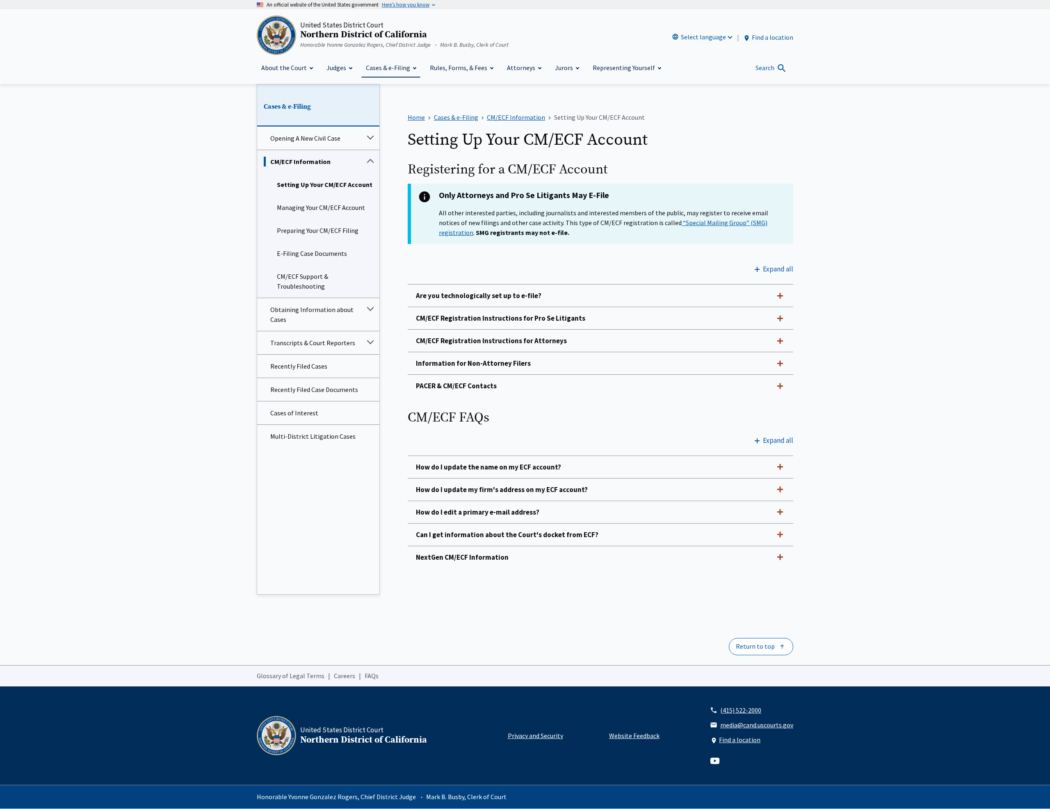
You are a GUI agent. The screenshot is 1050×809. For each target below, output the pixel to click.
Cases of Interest (294, 413)
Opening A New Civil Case (305, 138)
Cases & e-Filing (287, 106)
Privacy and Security (535, 736)
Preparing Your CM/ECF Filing (317, 230)
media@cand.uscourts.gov (756, 725)
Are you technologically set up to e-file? (478, 295)
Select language (703, 37)
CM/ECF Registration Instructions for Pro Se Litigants (500, 318)
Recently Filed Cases (298, 366)
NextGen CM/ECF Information (462, 557)
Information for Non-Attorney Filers (473, 363)
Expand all (778, 268)
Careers (344, 676)
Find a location (772, 37)
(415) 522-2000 (740, 710)
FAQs (372, 676)
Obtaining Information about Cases (312, 314)
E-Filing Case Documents (312, 253)
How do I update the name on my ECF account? (488, 467)
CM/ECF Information (300, 161)
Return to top (755, 646)
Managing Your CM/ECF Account (321, 207)
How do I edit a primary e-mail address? (477, 512)
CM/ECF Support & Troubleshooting (302, 281)
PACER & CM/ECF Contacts (456, 385)
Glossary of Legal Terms (290, 676)
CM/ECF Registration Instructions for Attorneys (491, 340)
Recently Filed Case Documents (314, 389)
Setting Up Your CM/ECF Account (324, 184)
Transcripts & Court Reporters (312, 343)
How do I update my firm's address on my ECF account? (502, 489)
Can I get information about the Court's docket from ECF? (507, 534)
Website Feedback (634, 736)
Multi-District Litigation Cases (313, 436)
